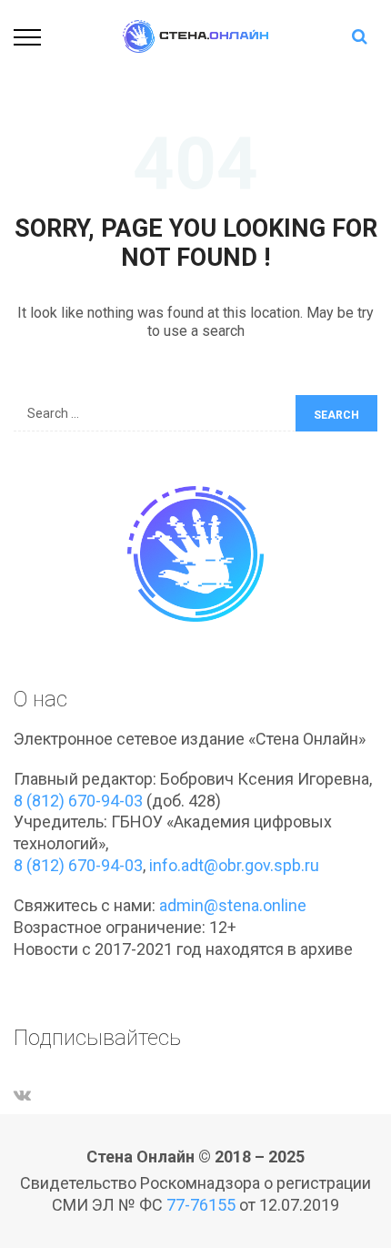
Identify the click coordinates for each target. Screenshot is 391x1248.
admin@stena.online (232, 905)
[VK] (22, 1094)
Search (336, 415)
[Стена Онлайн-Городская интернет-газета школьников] (195, 35)
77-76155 (201, 1204)
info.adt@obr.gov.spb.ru (234, 865)
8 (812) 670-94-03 (78, 800)
